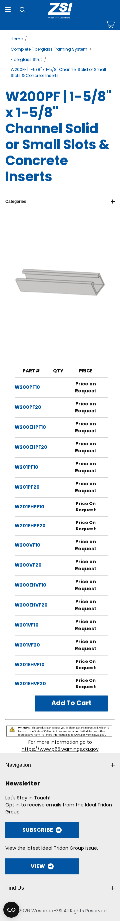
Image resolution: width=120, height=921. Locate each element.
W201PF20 (27, 487)
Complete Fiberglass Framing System (49, 49)
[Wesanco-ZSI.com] (60, 9)
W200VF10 (27, 545)
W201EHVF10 (30, 664)
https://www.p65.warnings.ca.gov (60, 749)
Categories (15, 201)
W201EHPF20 (30, 525)
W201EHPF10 (29, 506)
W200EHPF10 (30, 427)
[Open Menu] (7, 10)
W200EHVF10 (30, 585)
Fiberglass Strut (26, 59)
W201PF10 (26, 467)
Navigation (18, 765)
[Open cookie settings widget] (11, 910)
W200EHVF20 (31, 605)
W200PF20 (28, 407)
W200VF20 (28, 565)
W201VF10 (27, 625)
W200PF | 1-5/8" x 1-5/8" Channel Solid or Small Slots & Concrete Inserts (58, 72)
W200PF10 (27, 387)
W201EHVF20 (30, 683)
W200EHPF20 (31, 447)
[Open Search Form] (22, 10)
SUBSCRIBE (37, 830)
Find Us (14, 888)
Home (17, 39)
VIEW (38, 866)
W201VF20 (27, 645)
